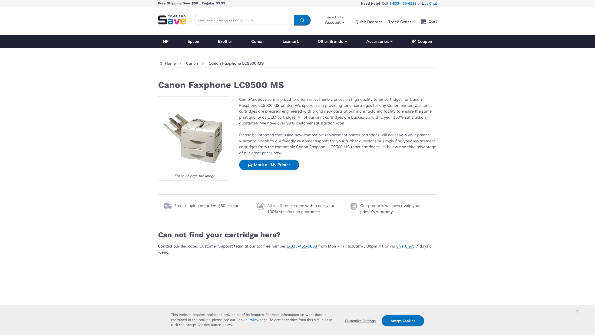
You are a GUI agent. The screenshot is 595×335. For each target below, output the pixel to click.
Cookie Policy (247, 320)
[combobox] (252, 20)
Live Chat (429, 3)
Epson (193, 41)
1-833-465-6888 (402, 3)
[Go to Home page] (172, 19)
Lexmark (291, 41)
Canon (257, 41)
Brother (225, 41)
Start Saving (417, 297)
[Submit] (302, 20)
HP (166, 41)
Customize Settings (360, 320)
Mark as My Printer (271, 164)
